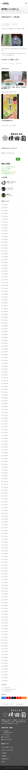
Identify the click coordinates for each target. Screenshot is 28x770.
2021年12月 (5, 279)
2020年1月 (5, 340)
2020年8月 (5, 320)
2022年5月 (5, 265)
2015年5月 (5, 501)
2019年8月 (5, 354)
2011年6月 (5, 634)
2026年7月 (5, 204)
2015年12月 (5, 481)
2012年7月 (5, 596)
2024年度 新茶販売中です (7, 120)
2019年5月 (5, 363)
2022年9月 (5, 259)
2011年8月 (5, 628)
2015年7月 (5, 496)
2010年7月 (5, 666)
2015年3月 (5, 507)
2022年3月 (5, 271)
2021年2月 (5, 302)
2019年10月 (5, 349)
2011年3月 (5, 643)
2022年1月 (5, 276)
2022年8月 (5, 262)
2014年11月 (5, 516)
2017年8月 (5, 423)
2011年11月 (5, 620)
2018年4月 (5, 400)
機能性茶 (4, 756)
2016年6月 (5, 464)
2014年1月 (5, 545)
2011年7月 (5, 631)
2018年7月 (5, 392)
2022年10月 (5, 256)
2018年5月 (5, 398)
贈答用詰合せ (5, 758)
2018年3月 (5, 403)
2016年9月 (5, 455)
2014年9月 (5, 522)
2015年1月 (5, 513)
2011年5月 (5, 637)
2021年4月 (5, 297)
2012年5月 (5, 602)
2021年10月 (5, 285)
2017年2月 (5, 441)
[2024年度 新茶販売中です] (10, 106)
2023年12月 (5, 248)
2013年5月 (5, 568)
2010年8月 (5, 663)
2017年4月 (5, 435)
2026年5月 (5, 210)
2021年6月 (5, 294)
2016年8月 (5, 458)
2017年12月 (5, 412)
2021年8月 (5, 288)
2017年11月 (5, 415)
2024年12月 (5, 239)
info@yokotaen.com (7, 739)
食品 (3, 761)
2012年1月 (5, 614)
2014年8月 (5, 524)
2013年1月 (5, 579)
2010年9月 (5, 660)
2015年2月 (5, 510)
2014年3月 (5, 539)
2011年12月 (5, 617)
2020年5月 (5, 328)
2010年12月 (5, 651)
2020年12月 (5, 308)
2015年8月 (5, 493)
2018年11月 (5, 380)
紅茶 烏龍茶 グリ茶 (7, 747)
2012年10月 (5, 588)
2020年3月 (5, 334)
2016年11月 (5, 449)
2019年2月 (5, 372)
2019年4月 (5, 366)
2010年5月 (5, 671)
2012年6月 (5, 599)
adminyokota (15, 24)
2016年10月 (5, 452)
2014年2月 (5, 542)
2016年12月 (5, 447)
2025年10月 (5, 225)
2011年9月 (5, 625)
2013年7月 (5, 562)
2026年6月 (5, 207)
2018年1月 (5, 409)
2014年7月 (5, 527)
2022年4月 (5, 268)
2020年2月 (5, 337)
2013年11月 (5, 550)
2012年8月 (5, 594)
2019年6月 (5, 360)
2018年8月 (5, 389)
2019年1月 (5, 374)
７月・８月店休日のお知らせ (8, 167)
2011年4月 (5, 640)
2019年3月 (5, 369)
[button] (26, 3)
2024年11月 (5, 242)
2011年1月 (5, 648)
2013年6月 (5, 565)
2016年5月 (5, 467)
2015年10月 (5, 487)
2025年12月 (5, 219)
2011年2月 (5, 645)
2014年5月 (5, 533)
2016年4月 (5, 470)
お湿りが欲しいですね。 (7, 704)
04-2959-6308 (6, 734)
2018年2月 (5, 406)
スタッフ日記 (6, 25)
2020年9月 (5, 317)
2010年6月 (5, 669)
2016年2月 (5, 475)
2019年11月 (5, 346)
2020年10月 (5, 314)
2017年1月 (5, 444)
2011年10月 (5, 622)
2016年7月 (5, 461)
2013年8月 (5, 559)
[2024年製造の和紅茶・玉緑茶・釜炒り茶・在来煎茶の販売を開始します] (14, 78)
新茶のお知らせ (5, 170)
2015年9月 (5, 490)
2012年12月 (5, 582)
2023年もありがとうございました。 (9, 148)
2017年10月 (5, 418)
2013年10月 (5, 553)
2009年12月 (5, 680)
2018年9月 (5, 386)
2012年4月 (5, 605)
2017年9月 (5, 421)
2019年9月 (5, 351)
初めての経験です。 (20, 704)
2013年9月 (5, 556)
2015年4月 (5, 504)
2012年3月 (5, 608)
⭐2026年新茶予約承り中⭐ (7, 173)
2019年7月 (5, 357)
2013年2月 (5, 576)
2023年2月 (5, 250)
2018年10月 (5, 383)
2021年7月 (5, 291)
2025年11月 (5, 222)
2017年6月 (5, 429)
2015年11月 (5, 484)
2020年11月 (5, 311)
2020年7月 (5, 323)
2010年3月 (5, 677)
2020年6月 (5, 325)
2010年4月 (5, 674)
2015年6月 (5, 498)
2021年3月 (5, 300)
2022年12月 (5, 253)
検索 (18, 159)
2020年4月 (5, 331)
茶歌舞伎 (4, 753)
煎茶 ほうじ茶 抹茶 (7, 750)
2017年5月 (5, 432)
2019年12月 (5, 343)
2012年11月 (5, 585)
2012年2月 (5, 611)
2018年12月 (5, 377)
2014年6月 (5, 530)
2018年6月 (5, 395)
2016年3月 (5, 472)
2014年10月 (5, 519)
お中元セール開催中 (6, 168)
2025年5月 (5, 233)
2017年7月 (5, 426)
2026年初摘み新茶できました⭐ (8, 172)
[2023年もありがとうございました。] (14, 136)
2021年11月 (5, 282)
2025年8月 (5, 227)
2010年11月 (5, 654)
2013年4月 (5, 571)
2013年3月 (5, 573)
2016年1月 (5, 478)
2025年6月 (5, 230)
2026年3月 (5, 216)
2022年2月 (5, 274)
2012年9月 (5, 591)
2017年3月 (5, 438)
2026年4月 (5, 213)
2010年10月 (5, 657)
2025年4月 (5, 236)
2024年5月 (5, 245)
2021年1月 (5, 305)
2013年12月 (5, 547)
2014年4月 (5, 536)
